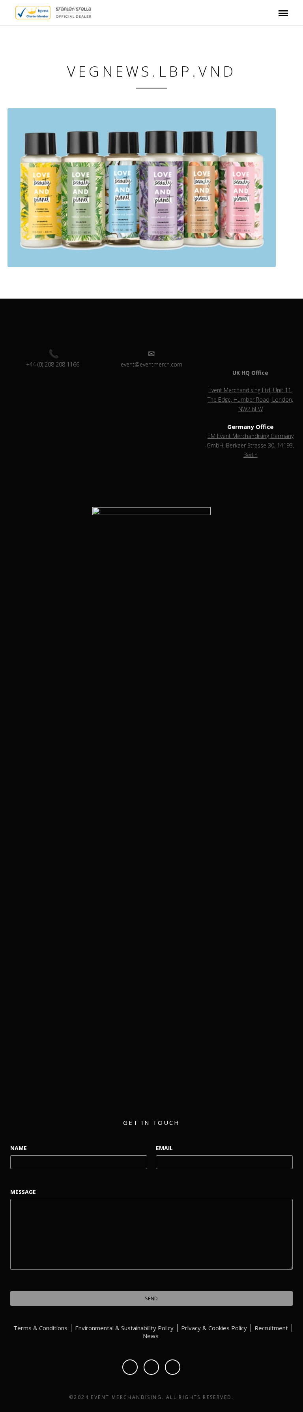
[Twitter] (151, 1367)
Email (164, 1148)
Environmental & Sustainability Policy (124, 1328)
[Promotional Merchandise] (8, 12)
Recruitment (271, 1328)
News (151, 1336)
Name (18, 1148)
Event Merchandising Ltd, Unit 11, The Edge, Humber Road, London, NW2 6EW (250, 399)
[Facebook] (130, 1367)
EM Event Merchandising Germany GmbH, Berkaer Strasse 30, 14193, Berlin (250, 445)
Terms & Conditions (40, 1328)
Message (23, 1192)
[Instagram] (172, 1367)
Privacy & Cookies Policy (214, 1328)
